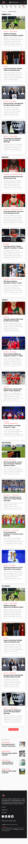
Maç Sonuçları (12, 459)
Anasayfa (4, 11)
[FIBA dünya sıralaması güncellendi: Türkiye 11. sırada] (13, 270)
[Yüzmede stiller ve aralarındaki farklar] (22, 762)
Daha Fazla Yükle (13, 729)
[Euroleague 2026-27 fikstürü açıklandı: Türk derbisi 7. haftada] (13, 235)
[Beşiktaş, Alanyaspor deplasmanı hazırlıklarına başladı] (13, 22)
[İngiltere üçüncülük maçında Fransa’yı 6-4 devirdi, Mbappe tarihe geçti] (13, 486)
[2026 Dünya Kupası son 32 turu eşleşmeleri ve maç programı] (13, 556)
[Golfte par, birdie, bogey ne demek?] (22, 771)
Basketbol (7, 174)
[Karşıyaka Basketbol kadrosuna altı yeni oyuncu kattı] (13, 165)
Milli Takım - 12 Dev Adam (16, 279)
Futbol (6, 31)
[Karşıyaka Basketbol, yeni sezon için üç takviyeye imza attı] (13, 200)
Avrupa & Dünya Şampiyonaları (11, 423)
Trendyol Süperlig (13, 31)
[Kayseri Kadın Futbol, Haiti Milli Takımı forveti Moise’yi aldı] (13, 57)
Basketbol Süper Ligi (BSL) (17, 174)
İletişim (10, 820)
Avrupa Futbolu (12, 101)
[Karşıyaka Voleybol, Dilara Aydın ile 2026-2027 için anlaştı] (13, 308)
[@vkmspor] (3, 816)
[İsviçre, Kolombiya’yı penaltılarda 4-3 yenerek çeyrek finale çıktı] (13, 521)
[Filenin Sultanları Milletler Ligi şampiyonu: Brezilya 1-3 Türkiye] (13, 343)
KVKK (3, 820)
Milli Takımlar (13, 351)
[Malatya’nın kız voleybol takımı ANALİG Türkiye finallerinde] (13, 378)
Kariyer (14, 820)
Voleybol (7, 317)
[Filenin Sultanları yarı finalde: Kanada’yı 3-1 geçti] (13, 412)
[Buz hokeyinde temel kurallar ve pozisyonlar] (22, 745)
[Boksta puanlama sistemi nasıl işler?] (22, 754)
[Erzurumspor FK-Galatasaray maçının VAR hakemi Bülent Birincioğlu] (13, 127)
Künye (6, 820)
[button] (21, 2)
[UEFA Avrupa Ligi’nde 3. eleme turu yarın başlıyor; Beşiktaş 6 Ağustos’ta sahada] (13, 451)
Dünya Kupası (16, 495)
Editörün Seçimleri (6, 742)
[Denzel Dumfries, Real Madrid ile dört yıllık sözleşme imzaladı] (13, 92)
